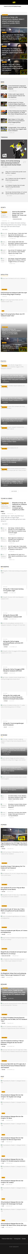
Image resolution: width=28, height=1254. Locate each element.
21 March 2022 (12, 263)
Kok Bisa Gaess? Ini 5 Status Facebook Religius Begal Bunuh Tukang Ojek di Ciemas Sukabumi (17, 104)
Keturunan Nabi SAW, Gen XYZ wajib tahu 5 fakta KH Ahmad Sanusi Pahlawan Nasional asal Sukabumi (13, 1065)
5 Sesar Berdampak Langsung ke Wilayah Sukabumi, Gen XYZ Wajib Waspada (17, 87)
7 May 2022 (9, 934)
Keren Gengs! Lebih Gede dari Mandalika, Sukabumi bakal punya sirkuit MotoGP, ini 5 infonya (17, 243)
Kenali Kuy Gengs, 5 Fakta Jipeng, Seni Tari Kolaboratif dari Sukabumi (13, 867)
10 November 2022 (10, 1069)
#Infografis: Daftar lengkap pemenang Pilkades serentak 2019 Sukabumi (13, 643)
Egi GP (5, 727)
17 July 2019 (5, 402)
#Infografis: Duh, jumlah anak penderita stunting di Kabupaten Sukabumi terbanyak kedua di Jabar (13, 697)
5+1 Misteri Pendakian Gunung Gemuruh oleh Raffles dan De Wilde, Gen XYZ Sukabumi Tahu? (14, 1019)
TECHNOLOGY (4, 14)
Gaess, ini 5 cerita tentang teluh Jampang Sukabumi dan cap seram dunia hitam (11, 163)
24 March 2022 (12, 255)
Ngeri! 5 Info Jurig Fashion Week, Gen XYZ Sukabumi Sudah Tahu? (13, 315)
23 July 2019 (10, 727)
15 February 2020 (9, 1098)
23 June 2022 (11, 115)
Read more (5, 229)
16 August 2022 (10, 891)
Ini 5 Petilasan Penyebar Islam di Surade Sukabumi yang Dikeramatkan (15, 186)
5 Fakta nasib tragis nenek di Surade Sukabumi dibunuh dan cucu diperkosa (16, 95)
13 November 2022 (13, 99)
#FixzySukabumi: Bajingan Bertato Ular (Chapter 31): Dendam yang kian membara (13, 1160)
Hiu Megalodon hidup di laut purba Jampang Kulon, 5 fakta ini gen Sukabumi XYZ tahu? (13, 974)
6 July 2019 (5, 423)
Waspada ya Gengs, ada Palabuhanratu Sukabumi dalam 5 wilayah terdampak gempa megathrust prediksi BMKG (13, 20)
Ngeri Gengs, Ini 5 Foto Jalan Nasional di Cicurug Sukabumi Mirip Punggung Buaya (16, 120)
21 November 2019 (13, 646)
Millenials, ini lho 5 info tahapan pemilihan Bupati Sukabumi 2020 (12, 399)
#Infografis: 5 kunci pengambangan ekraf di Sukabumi (13, 724)
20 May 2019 (11, 809)
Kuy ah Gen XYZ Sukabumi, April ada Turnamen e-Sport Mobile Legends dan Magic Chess (17, 251)
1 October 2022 (6, 754)
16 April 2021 (11, 551)
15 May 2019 (5, 485)
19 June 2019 (5, 464)
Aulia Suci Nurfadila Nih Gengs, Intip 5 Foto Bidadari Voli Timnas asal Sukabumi (19, 214)
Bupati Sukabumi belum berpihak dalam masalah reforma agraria (13, 789)
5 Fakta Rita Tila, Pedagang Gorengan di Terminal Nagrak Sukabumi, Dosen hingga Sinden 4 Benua (13, 52)
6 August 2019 (6, 381)
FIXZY (3, 1091)
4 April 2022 (11, 246)
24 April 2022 (11, 132)
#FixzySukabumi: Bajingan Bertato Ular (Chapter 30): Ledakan (12, 1181)
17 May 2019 (11, 817)
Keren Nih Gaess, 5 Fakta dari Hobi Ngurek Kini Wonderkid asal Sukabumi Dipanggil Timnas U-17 (17, 235)
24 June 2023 (4, 220)
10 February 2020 (9, 1120)
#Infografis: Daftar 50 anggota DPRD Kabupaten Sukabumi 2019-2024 (13, 670)
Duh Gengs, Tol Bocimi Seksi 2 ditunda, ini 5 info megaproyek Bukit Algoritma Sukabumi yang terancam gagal (17, 530)
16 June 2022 (9, 913)
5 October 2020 (12, 592)
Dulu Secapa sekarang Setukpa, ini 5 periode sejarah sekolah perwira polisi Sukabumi (16, 192)
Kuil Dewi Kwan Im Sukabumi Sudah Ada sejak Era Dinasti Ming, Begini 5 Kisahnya (14, 293)
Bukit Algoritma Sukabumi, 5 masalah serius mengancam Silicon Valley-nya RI (16, 539)
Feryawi (3, 513)
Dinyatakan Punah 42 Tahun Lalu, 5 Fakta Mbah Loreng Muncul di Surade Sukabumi (13, 910)
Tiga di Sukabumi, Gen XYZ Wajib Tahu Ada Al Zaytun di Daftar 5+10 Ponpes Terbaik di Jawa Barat (13, 37)
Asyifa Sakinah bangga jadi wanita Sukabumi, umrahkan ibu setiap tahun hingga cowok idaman (12, 769)
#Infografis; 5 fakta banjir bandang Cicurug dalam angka (13, 590)
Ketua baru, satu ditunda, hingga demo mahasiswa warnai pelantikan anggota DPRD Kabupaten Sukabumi (14, 377)
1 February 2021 (15, 955)
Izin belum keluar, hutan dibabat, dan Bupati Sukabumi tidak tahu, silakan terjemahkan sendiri (17, 797)
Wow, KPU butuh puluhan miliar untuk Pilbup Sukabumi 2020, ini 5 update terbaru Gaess (13, 439)
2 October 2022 (12, 238)
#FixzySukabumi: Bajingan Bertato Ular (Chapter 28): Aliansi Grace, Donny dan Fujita (14, 1224)
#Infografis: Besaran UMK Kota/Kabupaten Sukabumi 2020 (12, 616)
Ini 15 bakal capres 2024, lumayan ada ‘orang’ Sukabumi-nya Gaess (12, 420)
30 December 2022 (13, 90)
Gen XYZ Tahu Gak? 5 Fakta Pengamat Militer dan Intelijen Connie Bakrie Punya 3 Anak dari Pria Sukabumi (12, 67)
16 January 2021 (9, 977)
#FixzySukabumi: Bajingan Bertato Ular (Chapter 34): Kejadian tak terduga (12, 1096)
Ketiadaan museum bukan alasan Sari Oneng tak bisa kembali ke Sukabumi (17, 805)
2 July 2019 (11, 800)
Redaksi (24, 1238)
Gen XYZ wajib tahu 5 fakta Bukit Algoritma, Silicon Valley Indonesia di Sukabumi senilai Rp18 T (17, 547)
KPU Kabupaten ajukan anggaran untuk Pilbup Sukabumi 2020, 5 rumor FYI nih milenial (12, 460)
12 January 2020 (8, 1206)
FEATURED (4, 46)
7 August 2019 (12, 673)
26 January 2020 (8, 1184)
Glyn (3, 1098)
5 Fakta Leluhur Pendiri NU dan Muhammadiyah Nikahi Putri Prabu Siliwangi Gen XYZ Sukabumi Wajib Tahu (13, 993)
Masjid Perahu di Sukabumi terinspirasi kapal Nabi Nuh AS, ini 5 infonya (14, 952)
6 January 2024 (6, 73)
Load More (14, 491)
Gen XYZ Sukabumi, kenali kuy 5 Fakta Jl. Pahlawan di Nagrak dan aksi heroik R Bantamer (12, 1042)
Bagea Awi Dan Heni (17, 219)
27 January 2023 (10, 1023)
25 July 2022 (4, 317)
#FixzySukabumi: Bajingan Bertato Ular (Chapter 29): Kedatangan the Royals (12, 1203)
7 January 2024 (6, 57)
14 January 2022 (6, 772)
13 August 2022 (12, 107)
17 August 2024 (6, 25)
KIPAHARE (4, 1060)
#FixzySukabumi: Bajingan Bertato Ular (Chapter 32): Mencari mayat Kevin (12, 1138)
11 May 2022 (11, 124)
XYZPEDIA (4, 32)
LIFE (3, 310)
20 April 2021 (11, 542)
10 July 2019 (5, 791)
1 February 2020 (8, 1163)
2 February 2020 (8, 1141)
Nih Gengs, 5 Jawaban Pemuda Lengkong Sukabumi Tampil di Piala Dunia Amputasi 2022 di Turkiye (13, 750)
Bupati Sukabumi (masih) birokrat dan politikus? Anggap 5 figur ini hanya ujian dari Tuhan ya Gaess (13, 481)
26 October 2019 (9, 1227)
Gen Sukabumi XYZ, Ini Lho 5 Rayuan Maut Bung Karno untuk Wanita (13, 888)
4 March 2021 (12, 559)
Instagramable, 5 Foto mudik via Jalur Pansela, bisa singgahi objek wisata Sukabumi (17, 129)
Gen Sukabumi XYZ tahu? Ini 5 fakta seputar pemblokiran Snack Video (17, 556)
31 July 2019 (11, 700)
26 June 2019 (5, 443)
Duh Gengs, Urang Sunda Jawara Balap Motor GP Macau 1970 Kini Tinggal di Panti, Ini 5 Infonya (17, 260)
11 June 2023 (4, 296)
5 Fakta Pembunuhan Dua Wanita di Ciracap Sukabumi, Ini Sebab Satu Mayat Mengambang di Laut (17, 112)
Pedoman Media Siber (7, 1238)
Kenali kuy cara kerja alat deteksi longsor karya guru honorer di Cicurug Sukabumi (17, 814)
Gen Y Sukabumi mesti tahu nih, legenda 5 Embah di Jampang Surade (15, 179)
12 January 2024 (6, 41)
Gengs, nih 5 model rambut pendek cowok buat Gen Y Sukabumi (15, 172)
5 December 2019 (12, 619)
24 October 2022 (10, 870)
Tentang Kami (17, 1238)
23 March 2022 (12, 534)
